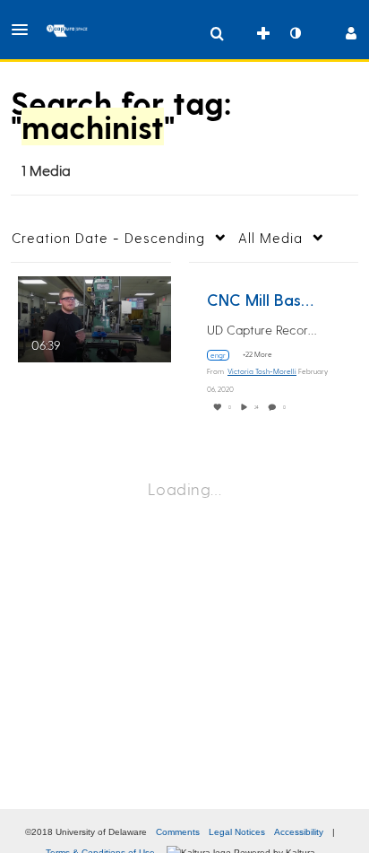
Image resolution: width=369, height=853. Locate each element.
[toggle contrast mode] (294, 33)
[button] (25, 29)
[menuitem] (217, 33)
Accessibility (298, 832)
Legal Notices (237, 832)
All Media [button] (270, 238)
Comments (178, 832)
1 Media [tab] (46, 169)
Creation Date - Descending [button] (108, 238)
